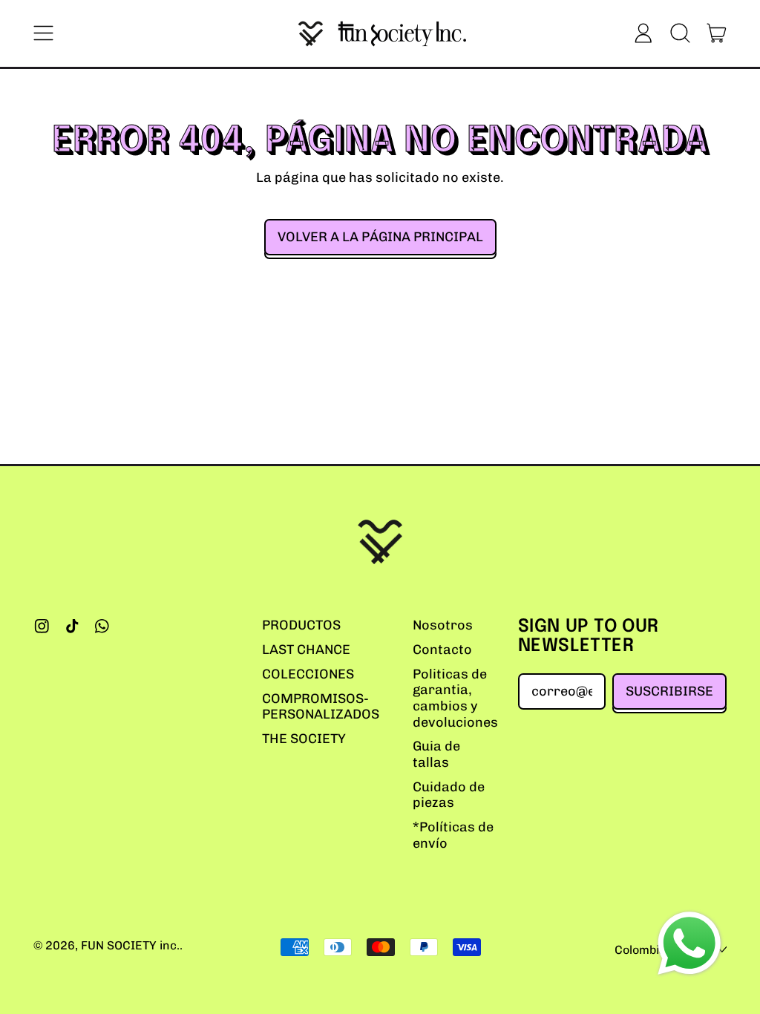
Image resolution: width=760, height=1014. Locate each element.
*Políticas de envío (453, 835)
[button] (679, 33)
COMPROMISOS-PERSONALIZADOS (320, 706)
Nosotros (443, 625)
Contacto (442, 649)
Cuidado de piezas (449, 795)
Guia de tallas (436, 754)
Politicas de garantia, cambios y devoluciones (455, 698)
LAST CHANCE (306, 649)
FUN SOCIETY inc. (130, 945)
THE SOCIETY (304, 738)
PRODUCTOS (301, 625)
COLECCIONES (308, 674)
